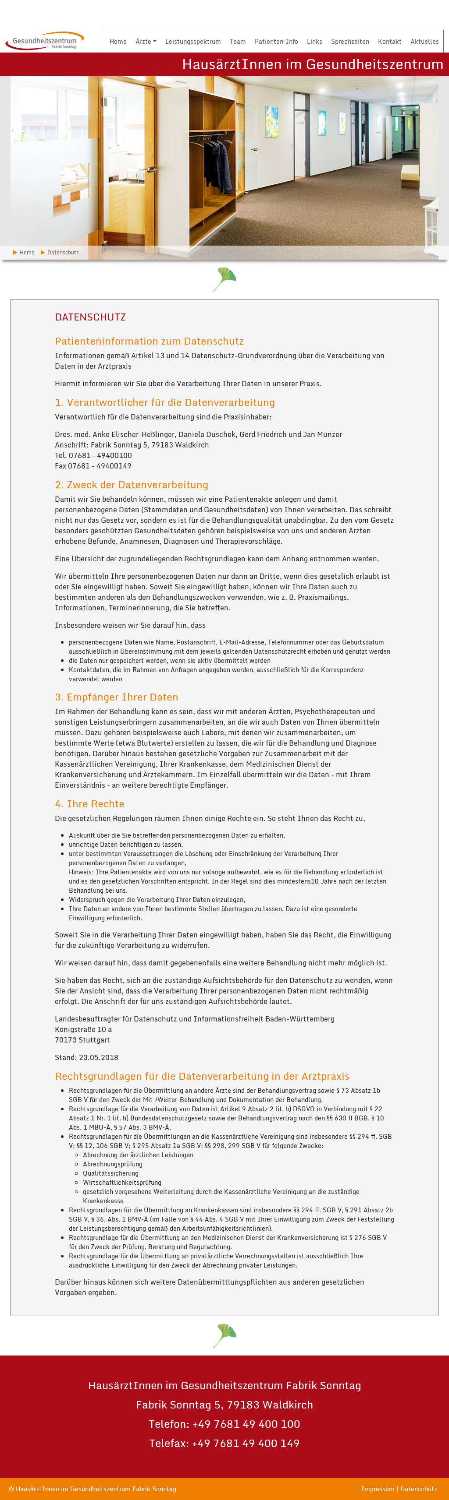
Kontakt (390, 41)
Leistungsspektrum (193, 41)
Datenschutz (418, 1489)
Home (118, 41)
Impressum (378, 1489)
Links (314, 41)
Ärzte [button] (143, 41)
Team (238, 41)
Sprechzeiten (350, 41)
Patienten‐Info (276, 41)
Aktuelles (424, 41)
